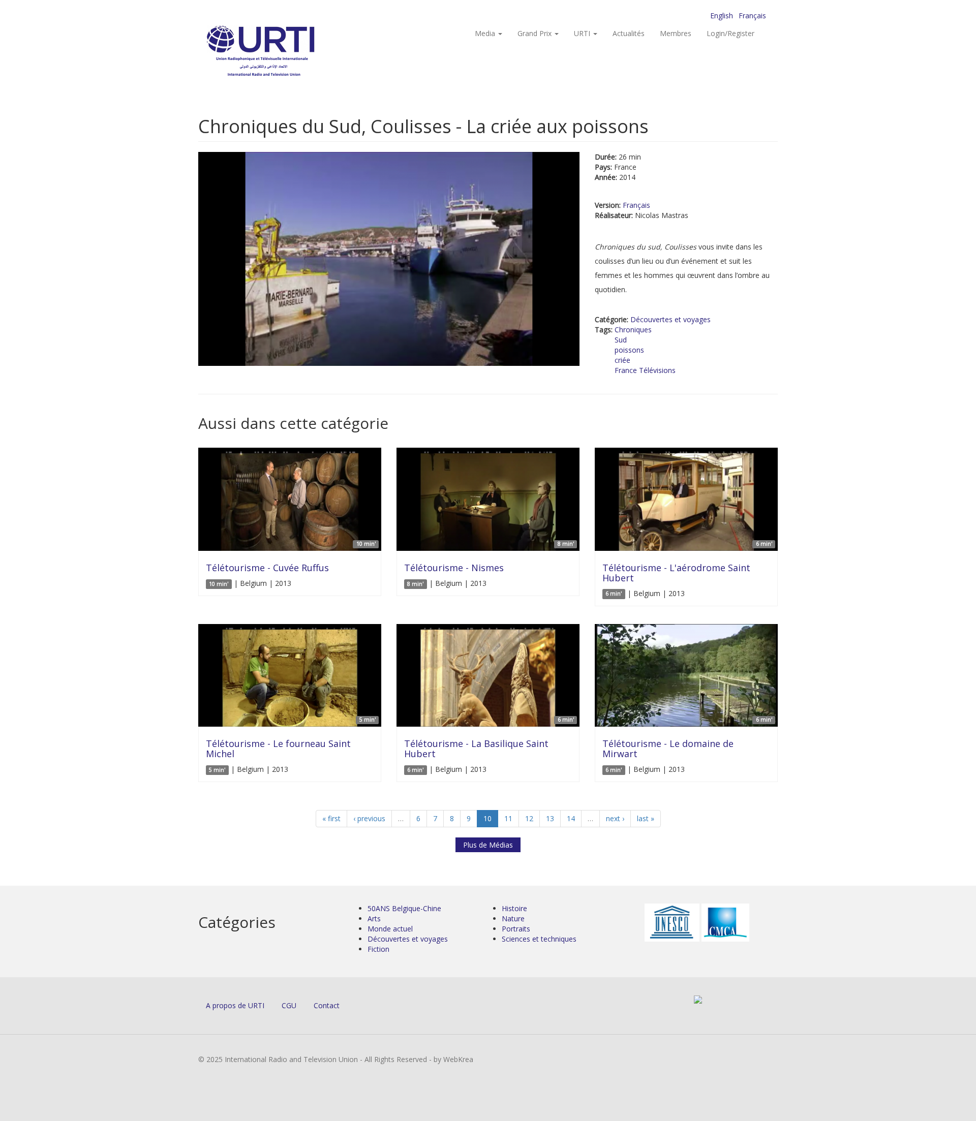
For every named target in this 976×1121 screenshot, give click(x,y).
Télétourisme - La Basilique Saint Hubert (476, 748)
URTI (583, 33)
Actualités (629, 33)
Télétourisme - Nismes (454, 568)
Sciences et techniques (539, 939)
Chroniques (633, 329)
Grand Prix (535, 33)
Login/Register (730, 33)
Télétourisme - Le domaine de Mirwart (668, 748)
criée (622, 360)
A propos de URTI (235, 1005)
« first (331, 818)
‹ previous (369, 818)
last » (645, 818)
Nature (513, 918)
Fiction (378, 949)
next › (615, 818)
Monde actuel (390, 928)
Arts (374, 918)
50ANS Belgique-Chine (404, 908)
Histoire (514, 908)
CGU (289, 1005)
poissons (629, 350)
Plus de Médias (488, 845)
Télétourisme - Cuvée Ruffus (267, 568)
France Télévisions (645, 370)
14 (571, 818)
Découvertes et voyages (670, 319)
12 (529, 818)
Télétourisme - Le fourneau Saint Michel (278, 748)
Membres (675, 33)
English (721, 15)
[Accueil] (280, 51)
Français (752, 15)
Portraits (516, 928)
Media (486, 33)
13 (550, 818)
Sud (621, 340)
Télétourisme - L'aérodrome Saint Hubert (676, 573)
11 (508, 818)
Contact (327, 1005)
